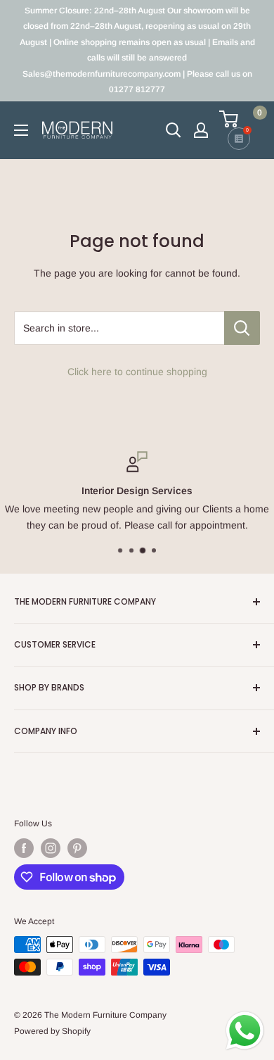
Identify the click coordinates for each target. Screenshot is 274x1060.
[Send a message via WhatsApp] (245, 1031)
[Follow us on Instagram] (50, 848)
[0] (239, 119)
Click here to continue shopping (137, 371)
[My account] (201, 130)
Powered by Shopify (52, 1031)
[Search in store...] (242, 328)
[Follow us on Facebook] (24, 848)
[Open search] (173, 130)
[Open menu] (21, 130)
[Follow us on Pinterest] (77, 848)
